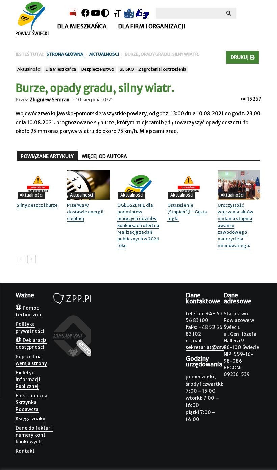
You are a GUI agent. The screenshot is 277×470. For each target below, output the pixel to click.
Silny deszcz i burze (37, 205)
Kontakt (25, 451)
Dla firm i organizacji (151, 26)
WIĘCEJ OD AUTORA (104, 156)
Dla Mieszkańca (61, 69)
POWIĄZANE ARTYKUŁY (47, 156)
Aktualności (29, 69)
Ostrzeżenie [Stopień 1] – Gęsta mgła (187, 211)
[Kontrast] (105, 13)
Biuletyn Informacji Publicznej (28, 379)
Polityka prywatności (30, 327)
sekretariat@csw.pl (208, 347)
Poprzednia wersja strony (31, 360)
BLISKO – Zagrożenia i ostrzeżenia (152, 69)
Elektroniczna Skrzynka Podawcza (31, 402)
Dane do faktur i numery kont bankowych (34, 435)
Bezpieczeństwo (97, 69)
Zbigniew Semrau (49, 100)
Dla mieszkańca (82, 26)
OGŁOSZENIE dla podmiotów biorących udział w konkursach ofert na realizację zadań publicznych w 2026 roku (138, 225)
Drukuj (240, 57)
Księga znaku (30, 419)
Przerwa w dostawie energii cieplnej (85, 211)
